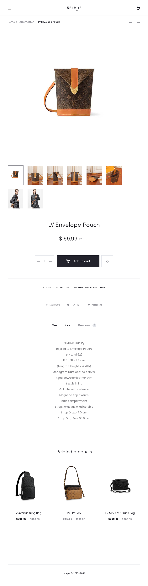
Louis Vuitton (26, 22)
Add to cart (81, 261)
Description (61, 325)
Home (11, 22)
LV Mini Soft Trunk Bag (120, 513)
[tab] (61, 325)
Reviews (86, 325)
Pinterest (97, 304)
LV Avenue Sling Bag (28, 513)
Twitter (76, 304)
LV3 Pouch (74, 513)
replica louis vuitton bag (92, 287)
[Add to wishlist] (107, 261)
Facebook (55, 304)
